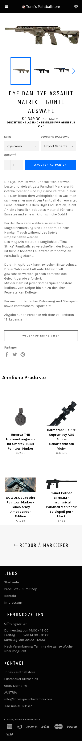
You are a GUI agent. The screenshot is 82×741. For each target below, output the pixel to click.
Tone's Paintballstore (27, 719)
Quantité (10, 155)
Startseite (11, 582)
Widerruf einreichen (41, 335)
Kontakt (10, 596)
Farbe (7, 136)
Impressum (13, 602)
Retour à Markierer (43, 545)
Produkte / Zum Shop (20, 589)
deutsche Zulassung (55, 136)
